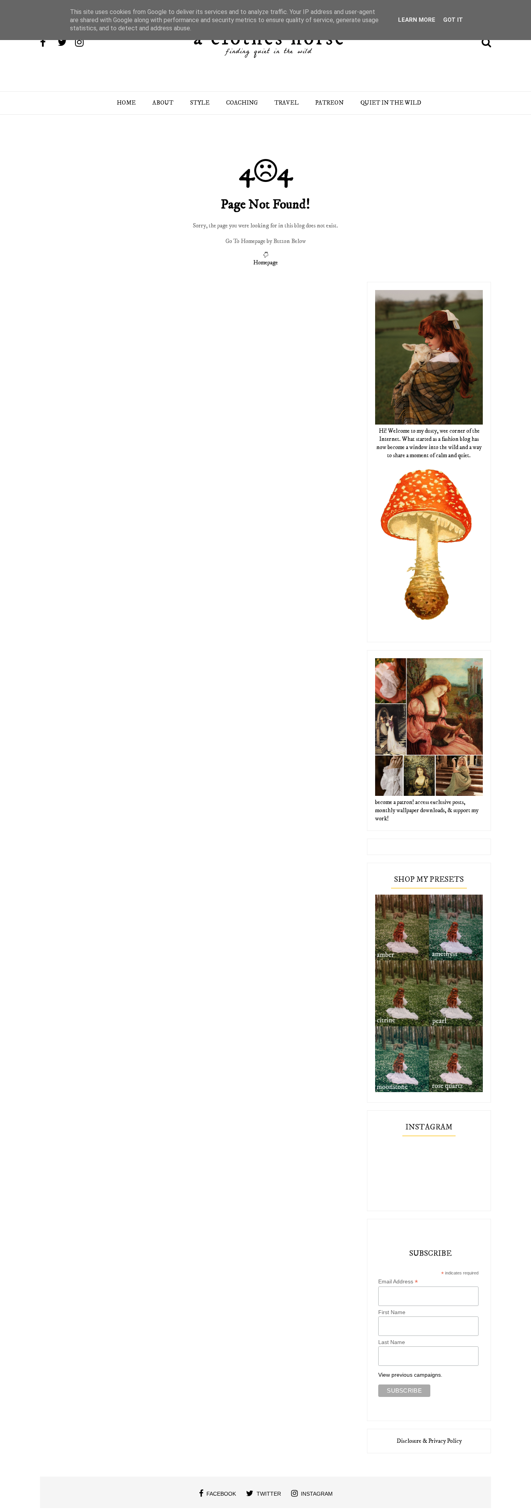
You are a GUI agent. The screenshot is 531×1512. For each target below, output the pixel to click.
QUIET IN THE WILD (390, 103)
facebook (221, 1494)
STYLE (200, 103)
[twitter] (66, 43)
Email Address (398, 1281)
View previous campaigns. (410, 1375)
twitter (269, 1494)
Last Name (391, 1342)
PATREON (329, 103)
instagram (317, 1494)
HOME (126, 103)
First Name (391, 1312)
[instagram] (83, 43)
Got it (453, 19)
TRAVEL (286, 103)
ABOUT (162, 103)
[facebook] (48, 43)
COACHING (242, 103)
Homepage (265, 262)
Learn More (416, 19)
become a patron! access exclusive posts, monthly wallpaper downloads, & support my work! (427, 810)
